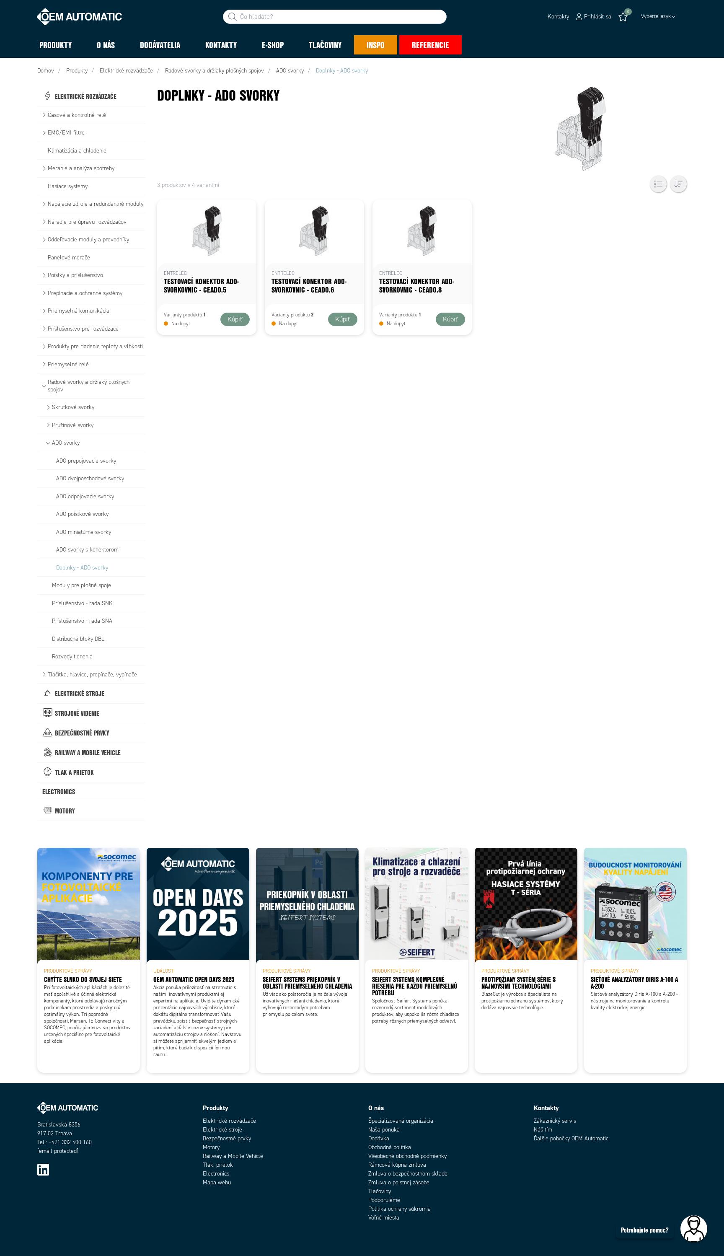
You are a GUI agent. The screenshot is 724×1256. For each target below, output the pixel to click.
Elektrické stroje (222, 1129)
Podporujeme (384, 1200)
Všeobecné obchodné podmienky (407, 1156)
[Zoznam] (658, 184)
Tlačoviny (379, 1191)
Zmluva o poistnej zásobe (398, 1182)
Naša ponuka (384, 1129)
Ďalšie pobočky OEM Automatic (571, 1138)
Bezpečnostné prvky (227, 1138)
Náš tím (543, 1129)
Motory (211, 1147)
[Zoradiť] (678, 184)
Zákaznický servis (555, 1120)
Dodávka (378, 1138)
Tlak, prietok (218, 1164)
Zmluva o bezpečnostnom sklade (407, 1173)
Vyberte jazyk (656, 16)
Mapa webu (217, 1182)
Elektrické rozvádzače (229, 1120)
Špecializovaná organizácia (400, 1120)
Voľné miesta (383, 1217)
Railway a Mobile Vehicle (233, 1156)
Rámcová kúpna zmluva (397, 1164)
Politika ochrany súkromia (399, 1208)
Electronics (216, 1173)
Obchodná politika (389, 1147)
